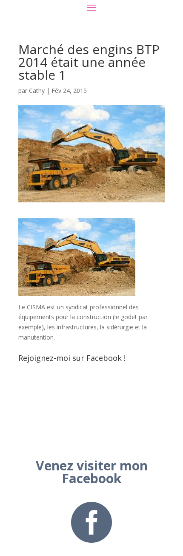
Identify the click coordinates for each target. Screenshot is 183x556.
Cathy (37, 90)
